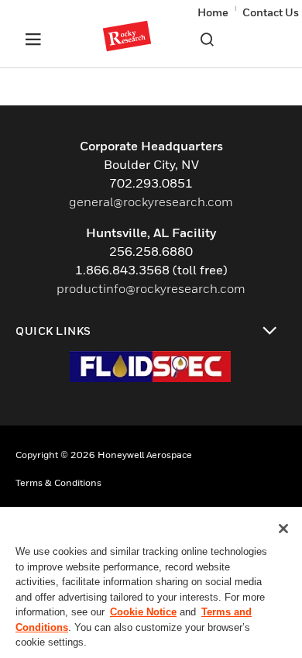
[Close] (283, 529)
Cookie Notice (143, 612)
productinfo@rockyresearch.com (151, 288)
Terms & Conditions (58, 482)
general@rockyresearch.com (151, 201)
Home (212, 12)
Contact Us (270, 12)
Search (206, 39)
